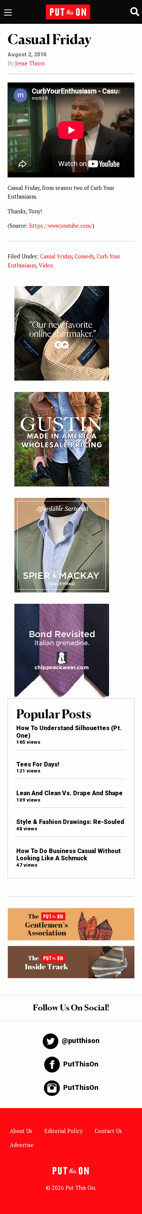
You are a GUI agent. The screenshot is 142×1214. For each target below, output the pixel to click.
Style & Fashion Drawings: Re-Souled (70, 821)
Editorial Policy (63, 1131)
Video (46, 265)
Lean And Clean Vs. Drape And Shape (69, 793)
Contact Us (108, 1131)
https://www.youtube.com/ (60, 225)
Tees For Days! (37, 764)
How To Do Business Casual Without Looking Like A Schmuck (68, 854)
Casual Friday (56, 256)
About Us (21, 1131)
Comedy (84, 256)
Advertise (22, 1145)
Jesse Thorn (30, 63)
